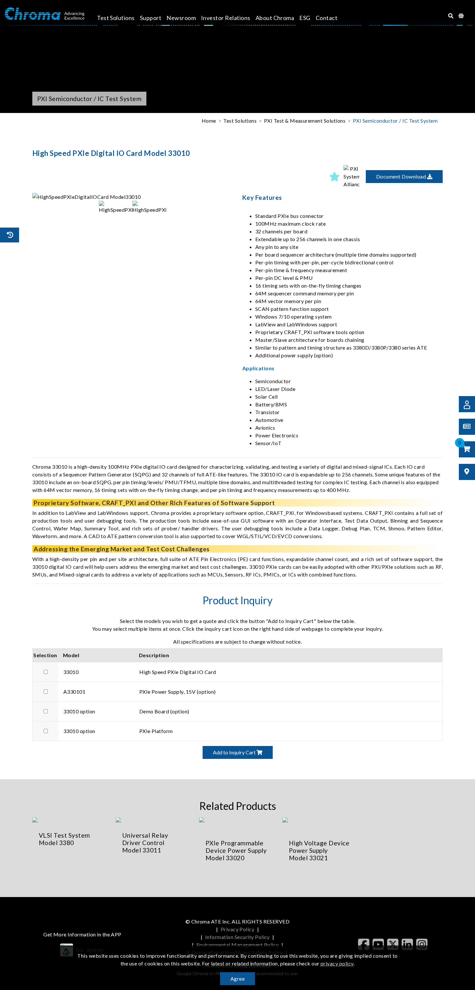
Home (209, 120)
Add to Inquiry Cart (235, 752)
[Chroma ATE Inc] (44, 13)
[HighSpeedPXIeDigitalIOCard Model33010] (132, 197)
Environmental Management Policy (237, 945)
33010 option (79, 711)
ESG (304, 17)
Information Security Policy (237, 937)
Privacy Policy (238, 929)
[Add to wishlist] (334, 176)
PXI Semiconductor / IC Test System (395, 120)
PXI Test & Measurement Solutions (304, 120)
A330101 (74, 692)
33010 (71, 672)
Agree (237, 978)
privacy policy (337, 963)
